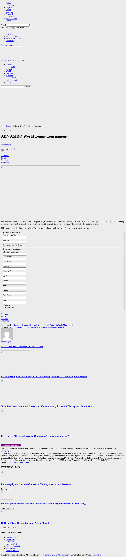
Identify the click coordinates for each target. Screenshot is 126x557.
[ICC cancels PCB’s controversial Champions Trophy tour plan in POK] (15, 431)
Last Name (7, 261)
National (9, 3)
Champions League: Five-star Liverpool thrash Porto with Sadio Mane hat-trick (43, 325)
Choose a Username (11, 252)
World (8, 10)
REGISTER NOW (13, 38)
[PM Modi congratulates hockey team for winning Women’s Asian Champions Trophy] (15, 372)
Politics (13, 16)
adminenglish (6, 144)
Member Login (12, 36)
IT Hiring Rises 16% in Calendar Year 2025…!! (25, 523)
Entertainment (11, 19)
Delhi (10, 542)
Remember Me (11, 245)
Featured (9, 14)
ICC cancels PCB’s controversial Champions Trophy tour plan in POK (36, 436)
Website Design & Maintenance (55, 555)
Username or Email (10, 235)
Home (3, 126)
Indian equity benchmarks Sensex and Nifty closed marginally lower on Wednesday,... (44, 503)
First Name (8, 257)
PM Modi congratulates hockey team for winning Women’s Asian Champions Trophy (44, 376)
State (5, 281)
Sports (8, 21)
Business (9, 12)
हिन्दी (7, 32)
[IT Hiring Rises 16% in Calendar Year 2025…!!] (7, 518)
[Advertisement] (63, 106)
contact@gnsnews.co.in (19, 462)
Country (6, 290)
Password (6, 240)
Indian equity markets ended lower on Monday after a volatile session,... (37, 484)
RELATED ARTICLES (11, 347)
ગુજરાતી (9, 34)
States (13, 5)
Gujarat (9, 7)
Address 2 (7, 271)
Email (5, 300)
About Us (10, 41)
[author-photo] (7, 340)
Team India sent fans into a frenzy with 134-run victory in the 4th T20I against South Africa (47, 406)
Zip (5, 285)
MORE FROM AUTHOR (32, 347)
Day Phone (8, 295)
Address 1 (7, 266)
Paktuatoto (97, 555)
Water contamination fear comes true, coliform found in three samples (37, 327)
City (5, 276)
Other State (12, 551)
